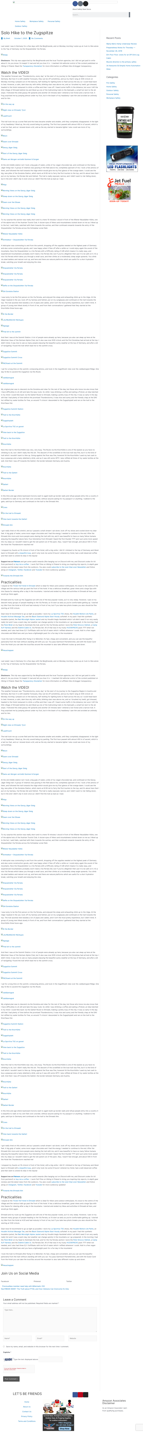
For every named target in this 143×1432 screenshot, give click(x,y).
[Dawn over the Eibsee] (10, 202)
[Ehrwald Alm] (7, 525)
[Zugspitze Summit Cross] (11, 357)
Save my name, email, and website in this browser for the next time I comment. (37, 1346)
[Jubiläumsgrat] (7, 377)
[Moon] (4, 136)
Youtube (38, 570)
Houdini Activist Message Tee (12, 616)
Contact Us (26, 1411)
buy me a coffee (22, 564)
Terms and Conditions (26, 1421)
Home (26, 1402)
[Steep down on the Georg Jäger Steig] (17, 196)
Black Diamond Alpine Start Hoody (46, 616)
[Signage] (5, 326)
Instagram (12, 570)
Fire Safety (110, 83)
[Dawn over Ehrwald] (9, 141)
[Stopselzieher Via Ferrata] (12, 268)
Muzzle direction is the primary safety (121, 62)
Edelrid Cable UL (25, 628)
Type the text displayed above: (26, 1359)
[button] (17, 1280)
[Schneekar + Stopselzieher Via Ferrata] (17, 240)
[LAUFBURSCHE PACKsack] (12, 320)
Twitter (20, 570)
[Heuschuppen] (7, 650)
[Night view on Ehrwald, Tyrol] (13, 110)
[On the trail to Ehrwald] (11, 513)
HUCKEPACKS (72, 628)
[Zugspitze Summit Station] (12, 409)
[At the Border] (7, 314)
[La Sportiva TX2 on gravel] (12, 426)
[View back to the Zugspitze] (13, 432)
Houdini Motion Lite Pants (83, 614)
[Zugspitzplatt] (7, 420)
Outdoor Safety (21, 26)
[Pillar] (4, 184)
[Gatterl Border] (7, 490)
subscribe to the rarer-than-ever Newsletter (68, 567)
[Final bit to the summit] (11, 331)
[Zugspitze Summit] (9, 351)
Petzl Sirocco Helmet (81, 625)
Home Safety (20, 21)
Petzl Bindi (8, 625)
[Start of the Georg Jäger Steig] (14, 153)
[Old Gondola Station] (10, 291)
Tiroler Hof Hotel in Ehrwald (24, 586)
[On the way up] (7, 104)
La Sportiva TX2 (57, 614)
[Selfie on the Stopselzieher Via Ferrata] (17, 285)
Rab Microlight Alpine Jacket (29, 619)
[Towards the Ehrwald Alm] (12, 575)
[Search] (129, 14)
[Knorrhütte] (6, 444)
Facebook (28, 570)
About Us (26, 1407)
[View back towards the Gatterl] (14, 519)
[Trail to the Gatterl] (9, 472)
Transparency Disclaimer (32, 66)
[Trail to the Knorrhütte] (10, 415)
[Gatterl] (4, 484)
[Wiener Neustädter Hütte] (11, 234)
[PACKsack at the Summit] (11, 363)
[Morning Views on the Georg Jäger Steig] (18, 190)
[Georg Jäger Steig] (9, 147)
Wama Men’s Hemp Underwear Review (121, 44)
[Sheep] (4, 55)
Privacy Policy (26, 1416)
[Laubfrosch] (6, 116)
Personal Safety (54, 21)
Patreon (17, 561)
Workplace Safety (37, 21)
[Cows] (4, 507)
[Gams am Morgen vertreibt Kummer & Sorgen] (20, 159)
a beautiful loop (24, 553)
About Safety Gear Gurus (82, 9)
